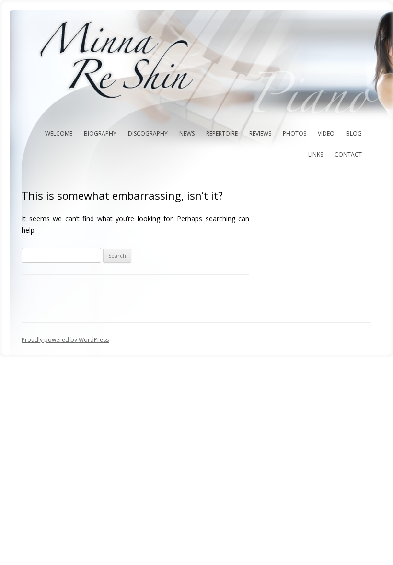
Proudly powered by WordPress (65, 340)
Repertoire (222, 133)
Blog (354, 133)
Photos (294, 133)
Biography (100, 133)
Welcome (58, 133)
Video (326, 133)
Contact (348, 154)
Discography (148, 133)
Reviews (260, 133)
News (187, 133)
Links (315, 154)
